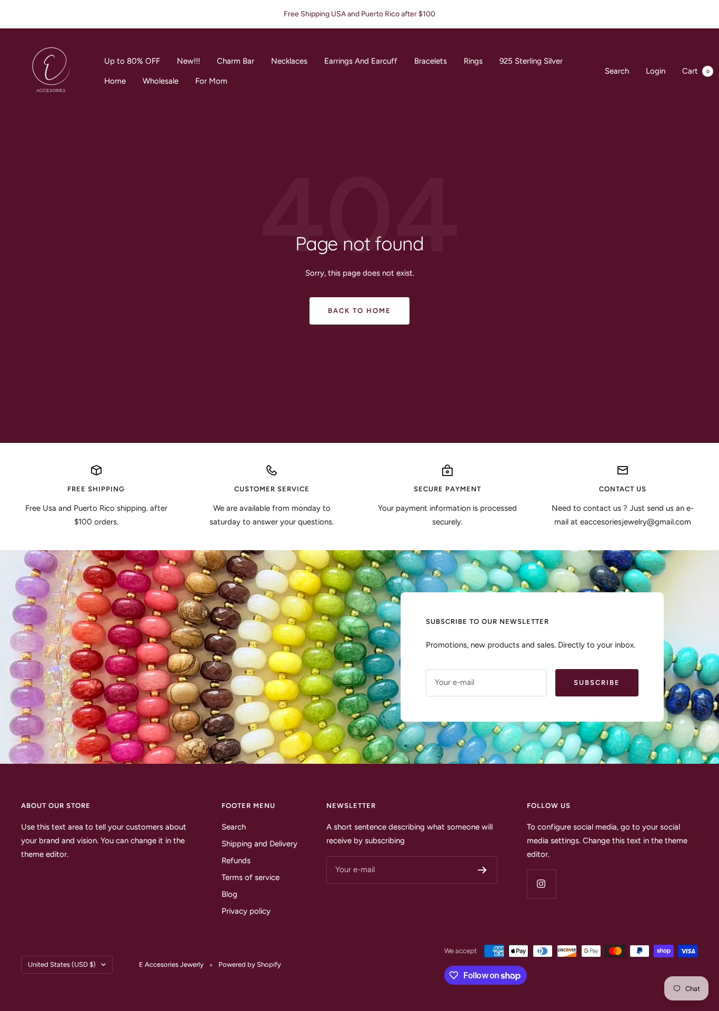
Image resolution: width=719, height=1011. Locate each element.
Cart (696, 71)
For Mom (211, 81)
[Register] (482, 870)
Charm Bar (235, 61)
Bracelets (430, 61)
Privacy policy (246, 911)
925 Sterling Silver (531, 61)
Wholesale (160, 81)
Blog (229, 894)
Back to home (359, 311)
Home (115, 81)
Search (617, 71)
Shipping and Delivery (259, 843)
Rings (473, 61)
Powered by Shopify (249, 964)
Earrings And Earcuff (360, 61)
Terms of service (250, 877)
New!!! (188, 61)
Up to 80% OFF (132, 61)
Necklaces (289, 61)
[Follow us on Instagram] (541, 884)
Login (655, 71)
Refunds (236, 860)
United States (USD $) (62, 964)
